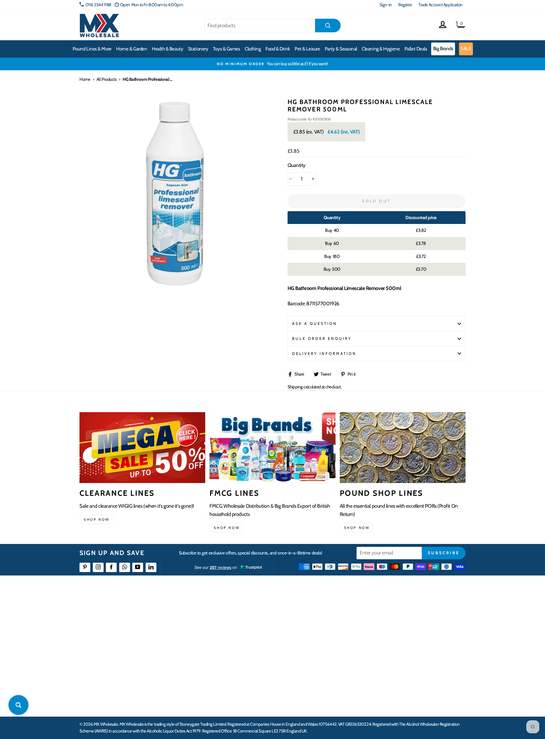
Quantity (296, 165)
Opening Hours (397, 619)
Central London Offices (404, 639)
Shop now (97, 519)
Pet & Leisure (307, 49)
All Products (107, 79)
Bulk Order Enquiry (322, 338)
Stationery (198, 49)
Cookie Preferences (400, 680)
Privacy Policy (224, 670)
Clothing (253, 49)
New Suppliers (396, 670)
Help (216, 608)
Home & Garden (131, 49)
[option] (272, 63)
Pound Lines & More (92, 49)
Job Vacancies (395, 660)
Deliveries (220, 629)
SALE (466, 48)
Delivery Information (324, 353)
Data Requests (396, 691)
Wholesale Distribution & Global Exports (245, 650)
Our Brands (307, 629)
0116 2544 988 (98, 4)
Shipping (295, 386)
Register (405, 4)
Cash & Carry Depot (400, 629)
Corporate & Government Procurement (245, 639)
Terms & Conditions (228, 660)
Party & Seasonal (341, 49)
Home (84, 79)
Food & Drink (277, 49)
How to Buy (222, 619)
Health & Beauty (167, 49)
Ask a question (315, 323)
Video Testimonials (314, 619)
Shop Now (357, 528)
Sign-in (386, 4)
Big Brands (443, 48)
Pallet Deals (415, 49)
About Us (305, 608)
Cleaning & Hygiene (381, 49)
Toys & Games (226, 49)
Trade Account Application (440, 4)
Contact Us (393, 608)
